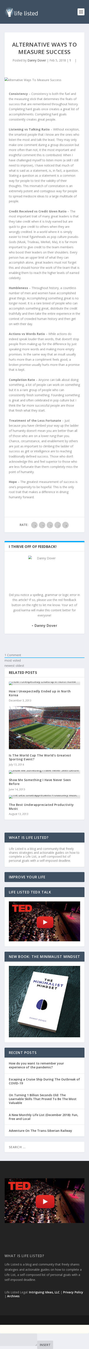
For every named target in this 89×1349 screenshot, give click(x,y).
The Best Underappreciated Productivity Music (41, 807)
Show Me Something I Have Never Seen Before (40, 782)
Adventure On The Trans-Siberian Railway (40, 1131)
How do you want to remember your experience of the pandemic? (36, 1065)
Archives (13, 1296)
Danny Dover (36, 60)
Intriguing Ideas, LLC (44, 1292)
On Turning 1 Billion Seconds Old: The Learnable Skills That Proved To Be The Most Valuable (42, 1099)
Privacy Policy (73, 1292)
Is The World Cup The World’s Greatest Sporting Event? (40, 757)
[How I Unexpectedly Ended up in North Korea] (44, 683)
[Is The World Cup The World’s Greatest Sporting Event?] (44, 727)
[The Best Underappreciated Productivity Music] (44, 797)
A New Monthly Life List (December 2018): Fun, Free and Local (43, 1117)
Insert (45, 1345)
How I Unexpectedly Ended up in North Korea (40, 693)
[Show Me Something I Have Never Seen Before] (44, 772)
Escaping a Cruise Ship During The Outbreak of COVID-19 (44, 1081)
